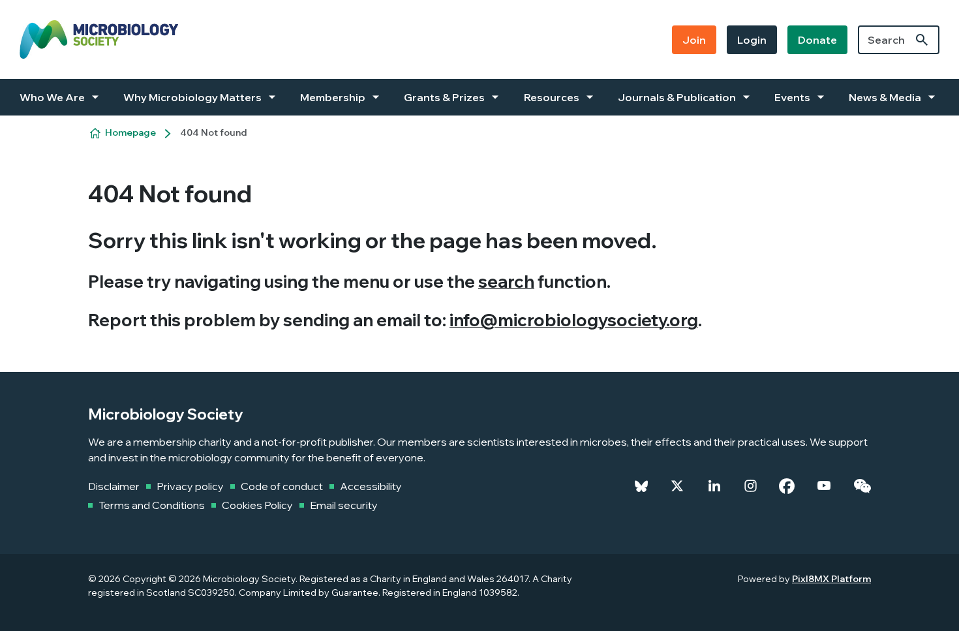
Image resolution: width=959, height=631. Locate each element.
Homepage (130, 132)
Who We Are (52, 97)
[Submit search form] (922, 40)
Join (694, 39)
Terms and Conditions (152, 505)
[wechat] (862, 486)
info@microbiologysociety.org (573, 320)
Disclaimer (114, 486)
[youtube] (824, 486)
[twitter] (677, 486)
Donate (817, 39)
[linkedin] (714, 486)
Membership (332, 97)
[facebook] (787, 486)
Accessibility (371, 486)
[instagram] (750, 486)
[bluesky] (641, 486)
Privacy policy (190, 486)
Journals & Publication (677, 97)
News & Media (885, 97)
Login (752, 39)
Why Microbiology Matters (192, 97)
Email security (344, 505)
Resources (551, 97)
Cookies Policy (257, 505)
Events (792, 97)
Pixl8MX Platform (831, 579)
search (506, 281)
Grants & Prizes (444, 97)
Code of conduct (282, 486)
